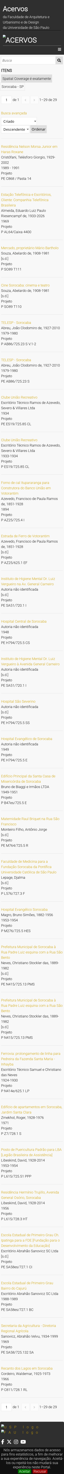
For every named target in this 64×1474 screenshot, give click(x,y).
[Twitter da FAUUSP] (10, 1442)
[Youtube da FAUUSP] (23, 1442)
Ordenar (39, 129)
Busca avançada (14, 113)
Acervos (15, 9)
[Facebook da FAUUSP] (4, 1442)
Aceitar (24, 1471)
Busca (59, 60)
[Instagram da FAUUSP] (17, 1442)
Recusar (40, 1471)
